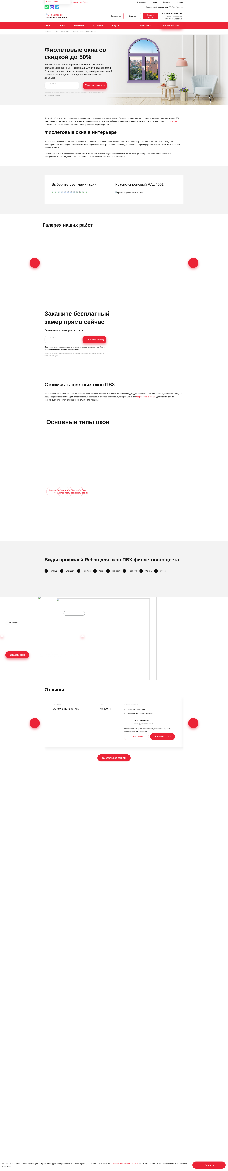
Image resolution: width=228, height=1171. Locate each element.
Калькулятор (116, 16)
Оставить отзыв (162, 736)
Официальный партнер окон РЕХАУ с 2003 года (164, 7)
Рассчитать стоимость (65, 491)
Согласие (92, 93)
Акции (155, 2)
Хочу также (136, 736)
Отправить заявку (94, 339)
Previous (35, 263)
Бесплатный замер (171, 25)
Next (193, 263)
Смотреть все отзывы (114, 758)
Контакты (166, 2)
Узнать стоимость (95, 85)
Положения (79, 93)
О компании (142, 2)
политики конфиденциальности (124, 1164)
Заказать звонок (150, 16)
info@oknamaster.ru (173, 19)
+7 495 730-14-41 (172, 13)
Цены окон (133, 16)
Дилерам (179, 2)
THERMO (172, 121)
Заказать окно (17, 655)
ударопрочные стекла (145, 397)
